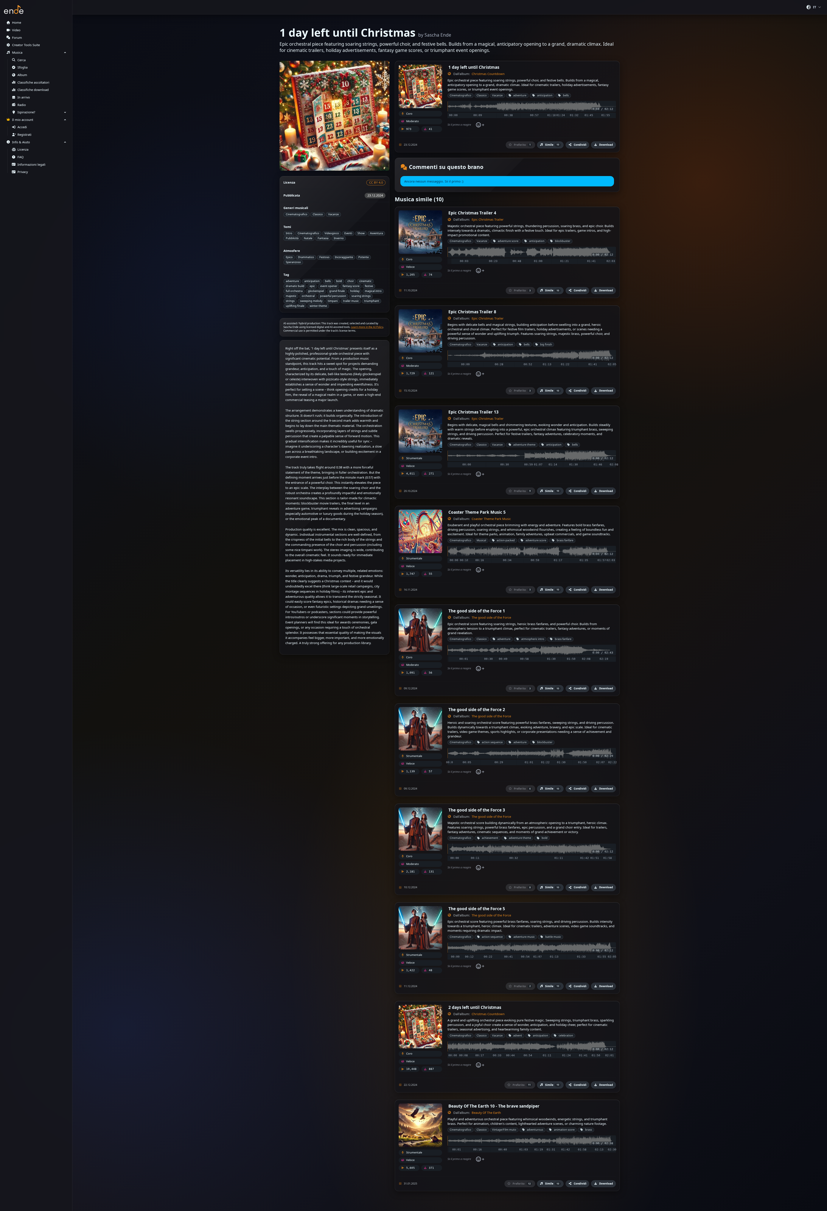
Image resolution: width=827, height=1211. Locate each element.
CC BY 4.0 (376, 182)
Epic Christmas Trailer (488, 219)
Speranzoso (293, 262)
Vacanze (333, 214)
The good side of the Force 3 (476, 810)
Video (16, 30)
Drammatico (306, 257)
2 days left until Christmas (474, 1007)
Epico (289, 257)
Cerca (21, 60)
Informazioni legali (31, 164)
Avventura (376, 233)
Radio (21, 104)
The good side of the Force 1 (476, 611)
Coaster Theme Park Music (491, 518)
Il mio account (22, 119)
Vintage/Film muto (504, 1129)
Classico (318, 214)
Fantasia (323, 238)
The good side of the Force (491, 617)
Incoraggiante (344, 257)
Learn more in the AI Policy (367, 327)
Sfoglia (22, 67)
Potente (363, 257)
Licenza (22, 149)
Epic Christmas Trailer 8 (472, 312)
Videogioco (332, 233)
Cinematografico (296, 214)
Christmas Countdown (488, 73)
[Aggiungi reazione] (480, 125)
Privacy (22, 171)
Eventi (348, 233)
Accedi (22, 127)
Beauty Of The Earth (486, 1112)
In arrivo (23, 97)
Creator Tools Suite (26, 45)
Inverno (339, 238)
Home (16, 22)
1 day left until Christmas (473, 67)
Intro (289, 233)
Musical (481, 540)
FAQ (20, 157)
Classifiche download (33, 89)
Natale (308, 238)
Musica (17, 52)
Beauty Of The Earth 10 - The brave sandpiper (493, 1106)
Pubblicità (292, 238)
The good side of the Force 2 (476, 709)
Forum (17, 37)
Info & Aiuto (21, 142)
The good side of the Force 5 (476, 909)
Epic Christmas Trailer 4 (472, 213)
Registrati (24, 134)
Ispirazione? (26, 112)
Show (361, 233)
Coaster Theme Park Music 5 (477, 512)
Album (22, 74)
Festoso (324, 257)
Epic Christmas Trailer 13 (473, 412)
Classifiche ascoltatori (33, 82)
